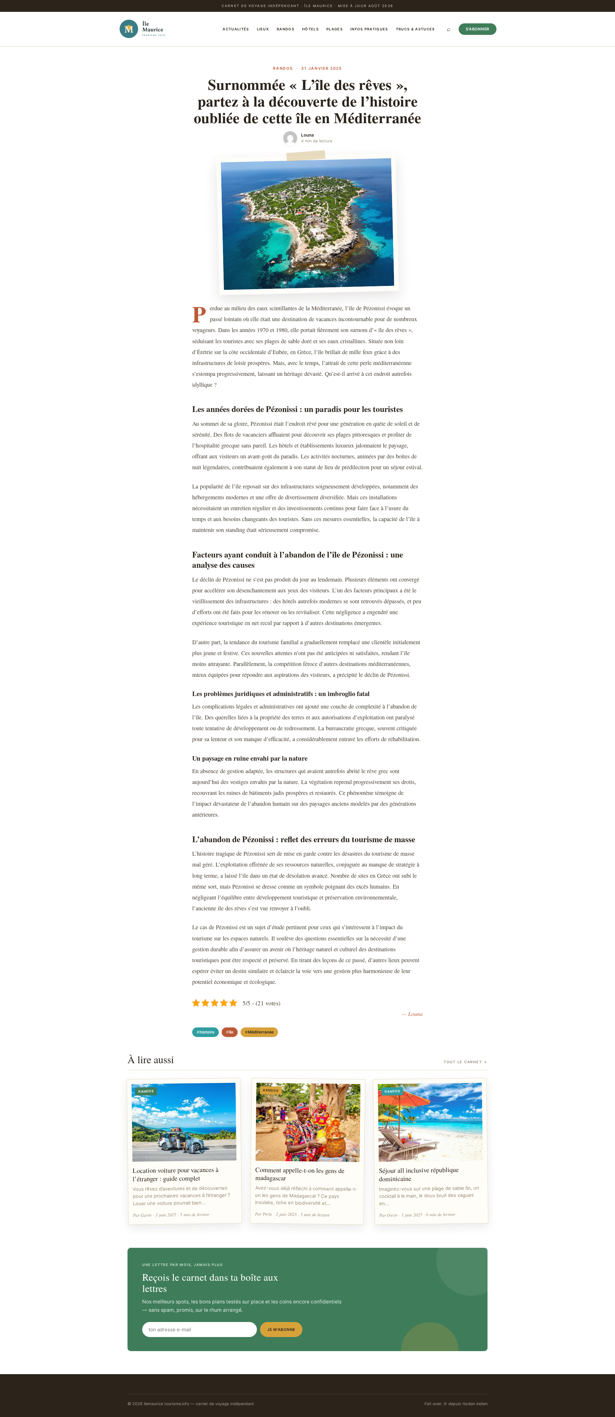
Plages (334, 29)
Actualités (236, 29)
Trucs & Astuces (415, 29)
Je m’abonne (281, 1329)
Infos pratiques (369, 29)
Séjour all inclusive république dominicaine (419, 1174)
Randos (285, 29)
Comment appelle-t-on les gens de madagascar (299, 1173)
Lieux (263, 29)
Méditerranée (261, 1032)
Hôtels (310, 29)
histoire (207, 1032)
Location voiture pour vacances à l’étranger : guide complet (175, 1174)
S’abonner (477, 29)
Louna (307, 135)
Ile (231, 1032)
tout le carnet (466, 1062)
